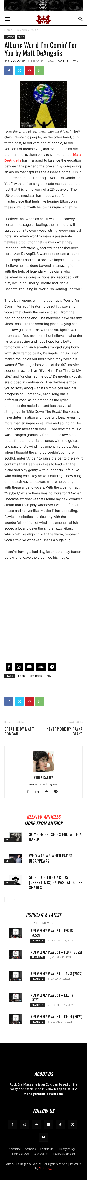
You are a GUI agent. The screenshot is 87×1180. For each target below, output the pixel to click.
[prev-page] (7, 899)
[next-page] (14, 899)
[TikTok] (60, 1124)
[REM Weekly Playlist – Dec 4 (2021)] (15, 1019)
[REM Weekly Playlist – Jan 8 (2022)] (15, 976)
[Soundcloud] (48, 791)
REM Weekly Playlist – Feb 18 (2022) (51, 933)
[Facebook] (8, 70)
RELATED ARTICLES (43, 816)
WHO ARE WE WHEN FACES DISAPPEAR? (50, 858)
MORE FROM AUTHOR (44, 822)
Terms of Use (20, 1154)
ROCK (21, 676)
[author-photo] (43, 771)
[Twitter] (19, 70)
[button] (7, 19)
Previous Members (63, 1154)
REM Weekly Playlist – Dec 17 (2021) (51, 997)
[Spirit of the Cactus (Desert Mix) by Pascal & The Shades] (15, 879)
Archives (30, 1149)
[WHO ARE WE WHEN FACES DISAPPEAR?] (15, 858)
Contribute (47, 1149)
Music (34, 30)
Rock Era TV (40, 1154)
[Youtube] (43, 1137)
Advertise (15, 1149)
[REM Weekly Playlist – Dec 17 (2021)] (15, 997)
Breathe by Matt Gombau (19, 731)
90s (49, 676)
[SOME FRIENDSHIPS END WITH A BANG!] (15, 836)
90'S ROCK (36, 676)
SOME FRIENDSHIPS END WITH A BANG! (55, 836)
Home (8, 30)
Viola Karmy (16, 60)
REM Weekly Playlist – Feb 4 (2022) (56, 952)
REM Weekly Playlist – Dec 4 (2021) (56, 1016)
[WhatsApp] (39, 70)
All (35, 923)
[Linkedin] (39, 791)
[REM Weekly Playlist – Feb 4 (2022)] (15, 954)
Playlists (37, 940)
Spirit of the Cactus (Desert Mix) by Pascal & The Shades (56, 882)
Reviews (22, 30)
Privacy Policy (66, 1149)
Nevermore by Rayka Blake (65, 731)
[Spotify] (57, 791)
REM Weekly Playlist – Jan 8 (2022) (56, 973)
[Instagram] (24, 1124)
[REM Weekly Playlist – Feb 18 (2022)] (15, 933)
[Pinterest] (29, 70)
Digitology (45, 1168)
